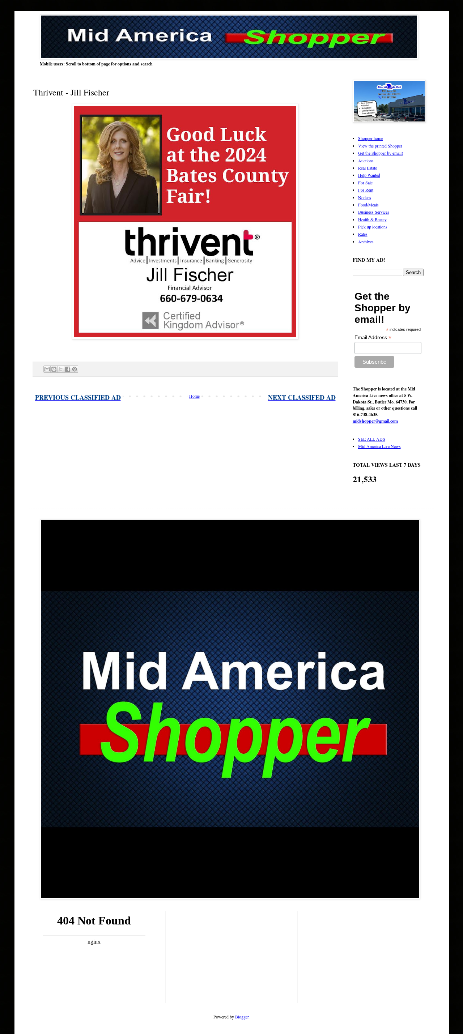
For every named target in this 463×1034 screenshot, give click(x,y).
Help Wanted (369, 175)
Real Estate (367, 168)
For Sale (365, 182)
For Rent (365, 190)
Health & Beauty (372, 219)
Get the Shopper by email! (380, 153)
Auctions (366, 160)
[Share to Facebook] (67, 369)
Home (194, 396)
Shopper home (370, 138)
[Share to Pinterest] (74, 369)
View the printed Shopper (380, 146)
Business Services (373, 212)
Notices (364, 197)
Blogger (242, 1017)
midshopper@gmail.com (375, 421)
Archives (366, 241)
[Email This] (47, 369)
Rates (363, 234)
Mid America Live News (379, 446)
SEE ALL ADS (371, 439)
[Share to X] (60, 369)
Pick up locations (372, 227)
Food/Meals (368, 205)
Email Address (372, 337)
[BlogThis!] (54, 369)
